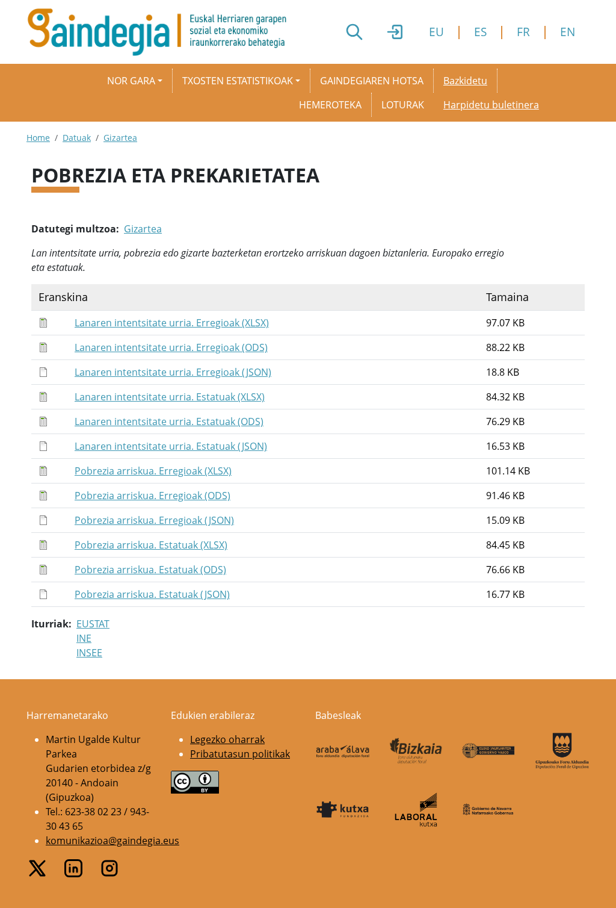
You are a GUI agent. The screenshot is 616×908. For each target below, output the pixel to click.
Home (38, 137)
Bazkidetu (465, 80)
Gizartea (120, 137)
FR (523, 31)
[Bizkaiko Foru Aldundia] (416, 751)
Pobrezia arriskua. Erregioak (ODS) (152, 495)
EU (436, 31)
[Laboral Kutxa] (416, 810)
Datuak (77, 137)
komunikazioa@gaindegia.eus (112, 840)
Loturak (402, 104)
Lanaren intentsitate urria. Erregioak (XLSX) (172, 322)
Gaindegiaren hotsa (372, 80)
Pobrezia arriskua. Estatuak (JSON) (152, 594)
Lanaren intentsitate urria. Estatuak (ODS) (169, 421)
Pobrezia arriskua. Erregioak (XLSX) (153, 470)
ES (480, 31)
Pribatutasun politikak (240, 753)
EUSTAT (92, 623)
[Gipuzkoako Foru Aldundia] (562, 751)
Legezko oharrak (227, 739)
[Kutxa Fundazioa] (343, 809)
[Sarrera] (161, 32)
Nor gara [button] (131, 80)
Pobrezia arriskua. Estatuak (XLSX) (151, 545)
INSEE (89, 652)
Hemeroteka (330, 104)
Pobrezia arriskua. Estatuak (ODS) (150, 569)
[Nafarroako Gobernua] (489, 809)
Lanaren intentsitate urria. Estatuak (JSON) (171, 446)
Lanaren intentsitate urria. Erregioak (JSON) (173, 372)
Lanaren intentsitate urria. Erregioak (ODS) (171, 347)
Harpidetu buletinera (491, 104)
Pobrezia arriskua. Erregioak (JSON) (154, 520)
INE (83, 638)
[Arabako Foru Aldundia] (343, 750)
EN (567, 31)
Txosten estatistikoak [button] (237, 80)
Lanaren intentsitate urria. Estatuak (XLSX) (170, 396)
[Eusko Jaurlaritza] (489, 750)
